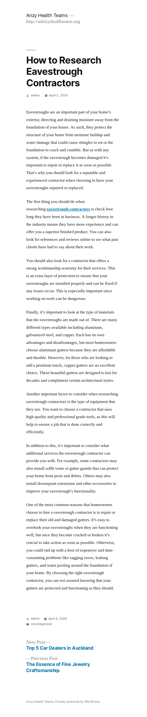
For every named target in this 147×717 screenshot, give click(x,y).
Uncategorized (41, 624)
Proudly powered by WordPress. (78, 701)
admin (35, 95)
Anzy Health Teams (47, 15)
